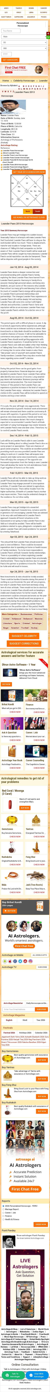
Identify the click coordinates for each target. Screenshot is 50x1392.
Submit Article (39, 1352)
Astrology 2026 (39, 1349)
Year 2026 (41, 1020)
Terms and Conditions (10, 1357)
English (9, 1020)
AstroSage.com (35, 1389)
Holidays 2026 (25, 1033)
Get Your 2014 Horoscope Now (29, 172)
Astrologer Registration (25, 1359)
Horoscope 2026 (28, 1347)
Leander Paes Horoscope (13, 150)
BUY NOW (6, 684)
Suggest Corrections (24, 643)
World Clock (43, 1329)
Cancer (44, 8)
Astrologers (11, 1332)
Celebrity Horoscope (24, 80)
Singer (6, 628)
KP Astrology (32, 1337)
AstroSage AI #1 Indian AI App (14, 1339)
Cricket (6, 619)
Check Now (15, 712)
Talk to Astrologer (15, 1375)
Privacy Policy (42, 1354)
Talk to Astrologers (12, 1369)
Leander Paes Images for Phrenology (18, 169)
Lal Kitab (14, 1347)
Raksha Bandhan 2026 (31, 1042)
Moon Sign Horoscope (13, 1337)
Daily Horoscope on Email (37, 1003)
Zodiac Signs (38, 1332)
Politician (38, 614)
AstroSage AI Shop (9, 1329)
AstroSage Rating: (9, 145)
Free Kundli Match (28, 1334)
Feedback (25, 1352)
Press (43, 1337)
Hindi (25, 1020)
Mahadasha (25, 1332)
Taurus (19, 8)
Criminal (26, 623)
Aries (6, 8)
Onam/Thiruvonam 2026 (11, 1042)
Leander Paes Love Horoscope (15, 155)
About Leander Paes (11, 153)
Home (6, 80)
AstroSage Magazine (14, 1015)
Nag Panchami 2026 (37, 1039)
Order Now (41, 1224)
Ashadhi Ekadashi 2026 (35, 1037)
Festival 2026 (9, 1033)
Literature (7, 623)
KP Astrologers (20, 1380)
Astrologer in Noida (9, 1334)
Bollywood (27, 619)
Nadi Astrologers (35, 1380)
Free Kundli (44, 1334)
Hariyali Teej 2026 (21, 1039)
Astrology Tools (11, 1352)
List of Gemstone (27, 1329)
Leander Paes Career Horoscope (16, 158)
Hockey (34, 628)
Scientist (15, 628)
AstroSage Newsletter (13, 1003)
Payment (29, 1354)
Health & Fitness (12, 1219)
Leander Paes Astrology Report (15, 167)
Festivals (8, 1027)
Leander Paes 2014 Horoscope (15, 165)
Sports (17, 623)
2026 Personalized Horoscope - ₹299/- (21, 1206)
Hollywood (16, 619)
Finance (8, 1216)
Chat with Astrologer (31, 1369)
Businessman (26, 614)
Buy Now (11, 911)
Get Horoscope (10, 60)
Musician (39, 619)
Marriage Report (12, 1209)
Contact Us (7, 1354)
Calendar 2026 (41, 1033)
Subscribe (42, 967)
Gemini (31, 8)
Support (26, 1357)
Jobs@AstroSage (40, 1357)
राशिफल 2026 (43, 1347)
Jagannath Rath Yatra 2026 (13, 1037)
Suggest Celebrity (24, 636)
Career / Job (10, 1213)
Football (25, 628)
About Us (18, 1354)
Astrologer (37, 623)
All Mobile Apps (40, 955)
